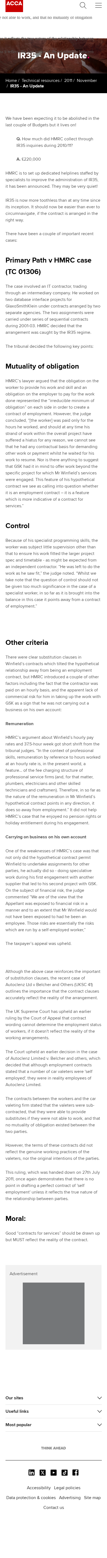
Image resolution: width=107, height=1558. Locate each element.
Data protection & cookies (31, 1497)
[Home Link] (53, 1448)
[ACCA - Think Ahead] (14, 10)
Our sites (14, 1398)
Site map (92, 1497)
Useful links (17, 1411)
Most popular (18, 1425)
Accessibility (39, 1488)
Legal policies (67, 1488)
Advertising (70, 1497)
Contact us (53, 1507)
